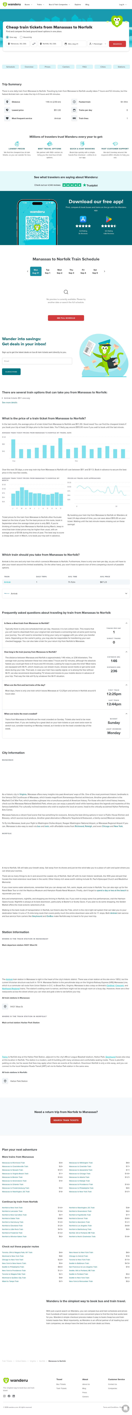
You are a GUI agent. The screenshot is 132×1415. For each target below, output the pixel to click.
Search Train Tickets (66, 1120)
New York (118, 826)
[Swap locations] (34, 44)
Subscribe (11, 372)
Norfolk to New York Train (12, 1208)
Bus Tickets (61, 1384)
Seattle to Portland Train (78, 1274)
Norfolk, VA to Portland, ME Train (82, 1233)
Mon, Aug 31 (73, 44)
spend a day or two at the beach (111, 890)
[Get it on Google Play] (109, 219)
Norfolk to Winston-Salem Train (14, 1236)
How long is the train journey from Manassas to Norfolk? (30, 652)
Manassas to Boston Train (12, 1177)
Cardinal (110, 985)
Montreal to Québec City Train (14, 1278)
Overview (29, 67)
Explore (78, 4)
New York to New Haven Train (14, 1263)
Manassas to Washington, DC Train (16, 1192)
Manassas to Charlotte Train (80, 1166)
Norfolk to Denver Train (78, 1218)
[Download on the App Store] (83, 219)
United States (21, 1361)
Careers (85, 1397)
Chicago (106, 826)
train (47, 826)
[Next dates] (104, 271)
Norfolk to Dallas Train (11, 1218)
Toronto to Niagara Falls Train (13, 1274)
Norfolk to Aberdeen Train (79, 1222)
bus (38, 826)
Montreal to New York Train (13, 1256)
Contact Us (112, 1384)
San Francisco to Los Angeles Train (83, 1267)
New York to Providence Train (14, 1270)
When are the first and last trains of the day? (24, 685)
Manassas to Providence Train (81, 1184)
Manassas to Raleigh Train (79, 1181)
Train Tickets (7, 1361)
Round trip (27, 37)
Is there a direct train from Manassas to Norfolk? (26, 623)
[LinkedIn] (13, 1396)
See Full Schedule (66, 318)
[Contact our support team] (125, 1408)
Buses (27, 4)
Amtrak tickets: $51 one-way (17, 398)
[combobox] (18, 44)
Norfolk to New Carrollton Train (14, 1215)
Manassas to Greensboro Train (14, 1181)
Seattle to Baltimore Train (79, 1263)
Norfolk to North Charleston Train (82, 1236)
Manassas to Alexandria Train (80, 1170)
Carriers (66, 67)
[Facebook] (9, 1396)
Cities (103, 67)
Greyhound (37, 916)
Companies (112, 1388)
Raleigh (88, 826)
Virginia (23, 794)
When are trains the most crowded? (20, 714)
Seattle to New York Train (79, 1278)
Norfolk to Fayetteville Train (80, 1215)
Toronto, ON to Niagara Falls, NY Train (17, 1252)
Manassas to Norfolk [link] (57, 1361)
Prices (47, 67)
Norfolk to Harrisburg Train (12, 1222)
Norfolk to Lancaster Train (12, 1211)
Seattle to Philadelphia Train (13, 1267)
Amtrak (7, 582)
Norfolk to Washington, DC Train (82, 1208)
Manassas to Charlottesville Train (15, 1166)
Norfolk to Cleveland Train (12, 1226)
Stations (121, 67)
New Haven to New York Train (81, 1252)
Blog (87, 4)
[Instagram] (4, 1396)
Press (84, 1392)
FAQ (84, 67)
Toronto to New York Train (79, 1260)
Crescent (119, 985)
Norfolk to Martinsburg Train (80, 1229)
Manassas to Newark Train (12, 1170)
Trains (39, 4)
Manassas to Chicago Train (79, 1174)
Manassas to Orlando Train (12, 1184)
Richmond (79, 826)
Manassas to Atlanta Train (79, 1177)
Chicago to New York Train (12, 1260)
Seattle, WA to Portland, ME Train (82, 1270)
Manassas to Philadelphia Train (81, 1188)
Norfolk (42, 1361)
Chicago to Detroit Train (78, 1256)
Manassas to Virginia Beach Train (15, 1174)
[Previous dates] (27, 271)
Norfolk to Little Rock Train (12, 1229)
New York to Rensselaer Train (81, 1281)
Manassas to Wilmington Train (81, 1163)
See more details (9, 402)
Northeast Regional (11, 988)
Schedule (10, 67)
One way (13, 37)
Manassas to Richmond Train (13, 1163)
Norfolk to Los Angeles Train (80, 1226)
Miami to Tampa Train (10, 1281)
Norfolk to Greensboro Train (80, 1211)
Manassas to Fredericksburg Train (15, 1188)
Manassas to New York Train (80, 1192)
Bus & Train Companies (58, 4)
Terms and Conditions (110, 1407)
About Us (86, 1384)
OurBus (50, 916)
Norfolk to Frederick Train (12, 1233)
